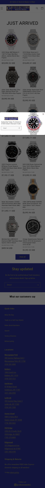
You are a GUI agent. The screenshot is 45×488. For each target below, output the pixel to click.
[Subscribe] (18, 128)
